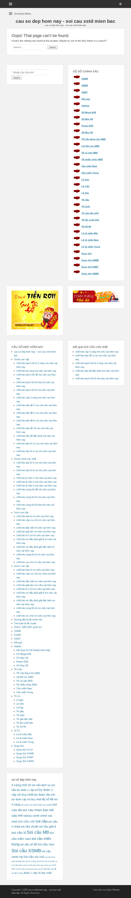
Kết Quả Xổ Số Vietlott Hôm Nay (33, 650)
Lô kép (85, 193)
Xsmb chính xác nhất (25, 458)
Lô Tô (17, 730)
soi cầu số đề (28, 844)
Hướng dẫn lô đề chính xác (28, 619)
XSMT (84, 92)
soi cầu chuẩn (30, 826)
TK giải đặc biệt (90, 213)
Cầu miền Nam (89, 166)
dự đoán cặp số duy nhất (26, 799)
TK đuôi (85, 206)
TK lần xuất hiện (90, 220)
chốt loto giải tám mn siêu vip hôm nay (36, 585)
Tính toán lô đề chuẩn (25, 623)
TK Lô (17, 696)
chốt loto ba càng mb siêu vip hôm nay (36, 370)
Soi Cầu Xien (46, 844)
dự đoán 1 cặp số (27, 789)
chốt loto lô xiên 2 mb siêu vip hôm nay (36, 478)
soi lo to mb (49, 861)
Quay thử (86, 253)
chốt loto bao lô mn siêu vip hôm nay (35, 569)
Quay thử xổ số (24, 749)
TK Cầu (18, 669)
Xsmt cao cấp (21, 512)
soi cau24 (47, 805)
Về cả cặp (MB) (89, 152)
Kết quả (85, 99)
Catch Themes (113, 890)
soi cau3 (25, 805)
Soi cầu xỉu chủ (34, 856)
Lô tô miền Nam (90, 240)
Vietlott (85, 105)
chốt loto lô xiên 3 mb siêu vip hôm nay (36, 481)
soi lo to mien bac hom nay (33, 865)
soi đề (53, 869)
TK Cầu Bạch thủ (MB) (93, 139)
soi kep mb (20, 861)
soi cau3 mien (35, 805)
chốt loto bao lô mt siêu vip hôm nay (35, 516)
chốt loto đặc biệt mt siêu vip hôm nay (36, 527)
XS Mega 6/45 (88, 112)
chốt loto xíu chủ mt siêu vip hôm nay (35, 562)
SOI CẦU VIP (26, 821)
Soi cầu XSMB (26, 850)
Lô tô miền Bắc (89, 233)
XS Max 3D (87, 132)
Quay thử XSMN (90, 273)
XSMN (84, 85)
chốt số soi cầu (31, 785)
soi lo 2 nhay (30, 861)
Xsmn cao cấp (21, 566)
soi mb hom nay (31, 869)
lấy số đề (47, 799)
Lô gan (85, 179)
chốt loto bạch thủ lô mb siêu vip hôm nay (96, 378)
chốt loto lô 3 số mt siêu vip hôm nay (35, 535)
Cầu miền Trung (90, 173)
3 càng (16, 785)
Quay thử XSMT (90, 267)
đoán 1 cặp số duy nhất (38, 872)
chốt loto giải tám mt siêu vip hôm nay (36, 531)
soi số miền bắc (44, 869)
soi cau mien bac (36, 810)
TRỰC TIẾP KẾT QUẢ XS (28, 627)
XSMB (84, 78)
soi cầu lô (19, 833)
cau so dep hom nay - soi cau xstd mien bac (65, 21)
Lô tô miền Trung (90, 246)
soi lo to (40, 861)
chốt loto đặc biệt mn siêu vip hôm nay (36, 581)
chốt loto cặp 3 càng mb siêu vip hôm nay (97, 351)
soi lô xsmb (20, 869)
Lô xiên (85, 186)
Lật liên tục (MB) (90, 146)
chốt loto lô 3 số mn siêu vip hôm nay (35, 589)
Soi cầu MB (38, 832)
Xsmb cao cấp (21, 359)
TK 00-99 (86, 226)
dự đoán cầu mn (44, 794)
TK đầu (85, 200)
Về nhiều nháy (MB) (92, 159)
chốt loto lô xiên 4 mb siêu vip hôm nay (36, 485)
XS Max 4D (87, 119)
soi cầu (42, 821)
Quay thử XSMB (90, 260)
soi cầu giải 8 (47, 826)
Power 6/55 (87, 126)
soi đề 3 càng (17, 873)
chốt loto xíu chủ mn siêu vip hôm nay (36, 615)
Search (17, 78)
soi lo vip (47, 865)
